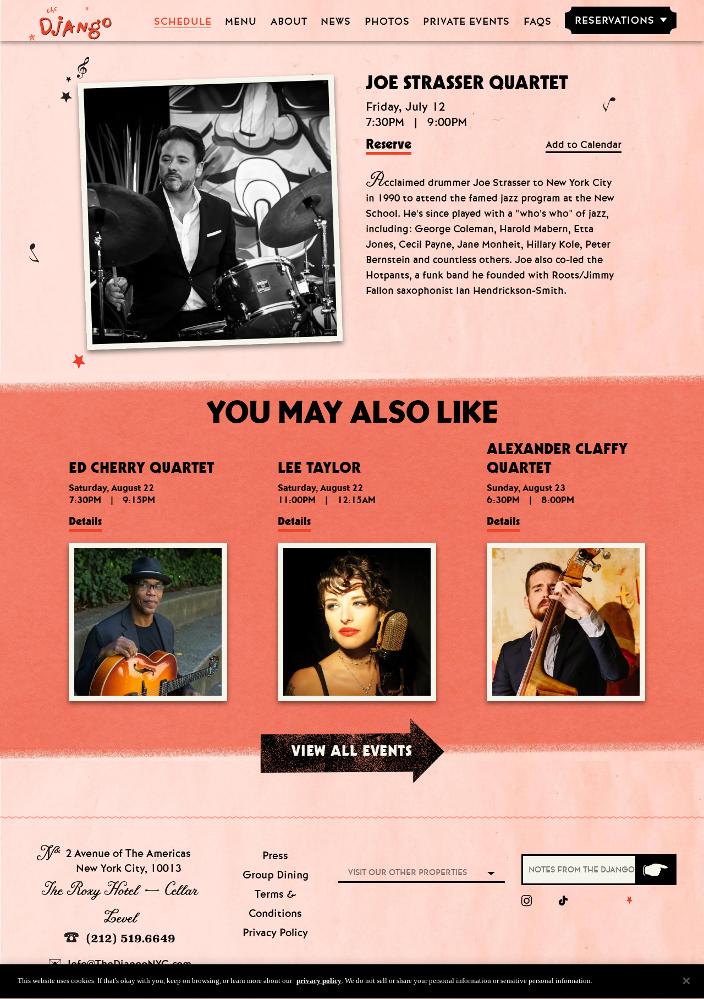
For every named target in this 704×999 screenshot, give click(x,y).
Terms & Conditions (275, 903)
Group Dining (276, 875)
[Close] (686, 981)
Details (85, 521)
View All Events (352, 750)
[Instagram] (526, 901)
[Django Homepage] (70, 20)
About (289, 21)
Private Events (466, 21)
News (336, 21)
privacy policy (319, 980)
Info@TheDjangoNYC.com (128, 964)
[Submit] (655, 869)
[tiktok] (563, 901)
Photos (387, 21)
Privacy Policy (275, 933)
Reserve (388, 145)
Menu (241, 21)
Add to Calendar (584, 145)
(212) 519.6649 (128, 938)
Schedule (183, 21)
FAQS (538, 21)
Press (275, 855)
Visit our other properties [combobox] (407, 872)
